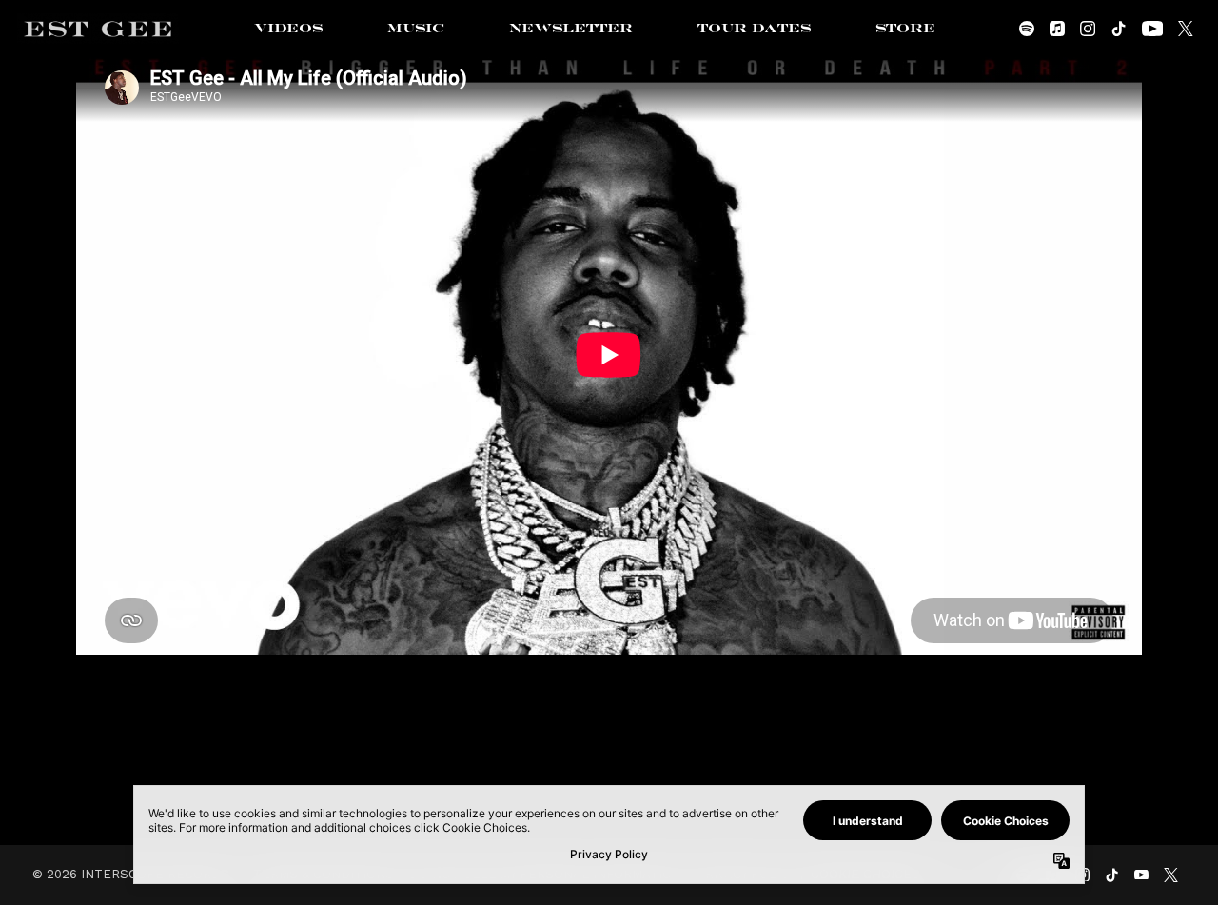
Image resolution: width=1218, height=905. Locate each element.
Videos (288, 28)
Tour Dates (754, 28)
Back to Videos (609, 758)
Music (415, 28)
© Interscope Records (130, 874)
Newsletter (571, 28)
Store (905, 28)
